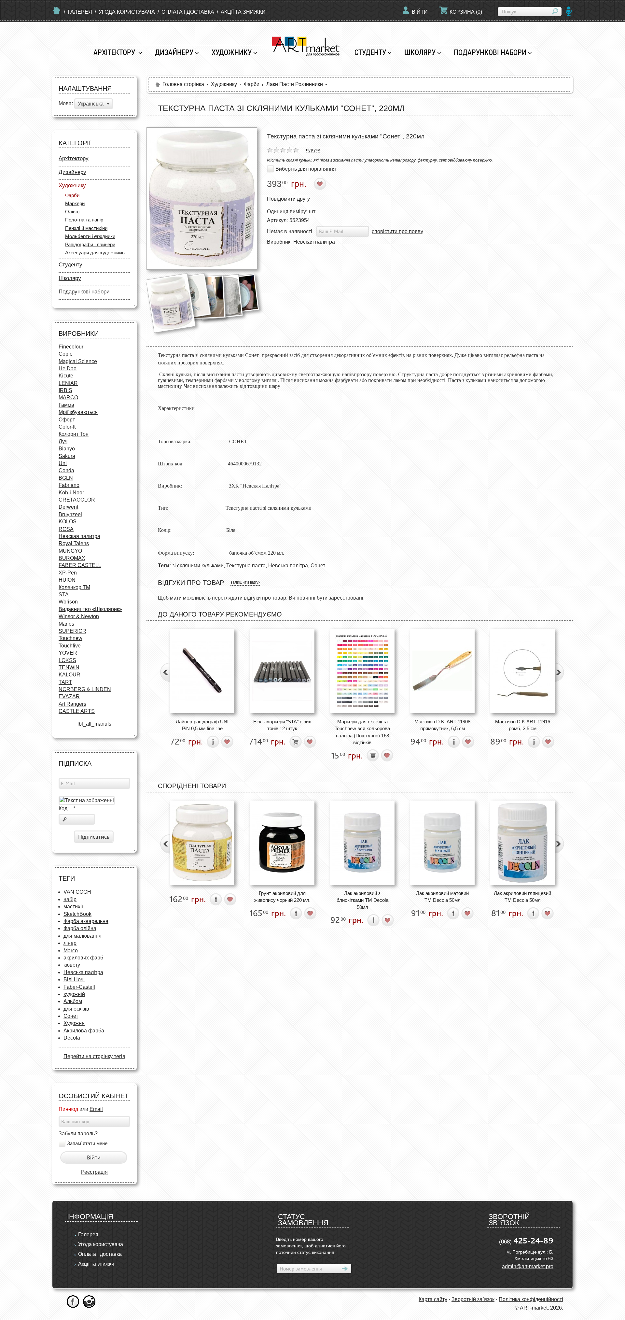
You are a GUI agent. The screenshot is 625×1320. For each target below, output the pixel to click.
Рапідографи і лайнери (90, 244)
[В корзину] (295, 741)
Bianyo (67, 448)
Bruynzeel (70, 514)
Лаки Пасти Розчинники (294, 84)
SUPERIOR (72, 631)
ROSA (66, 529)
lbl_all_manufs (94, 724)
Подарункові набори (490, 52)
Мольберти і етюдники (90, 236)
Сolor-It (67, 427)
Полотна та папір (84, 219)
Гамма (66, 405)
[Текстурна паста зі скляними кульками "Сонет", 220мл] (201, 198)
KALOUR (69, 674)
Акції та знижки (243, 12)
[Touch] (362, 671)
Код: (67, 808)
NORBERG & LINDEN (85, 689)
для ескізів (76, 1009)
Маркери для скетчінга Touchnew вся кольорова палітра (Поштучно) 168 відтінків (362, 732)
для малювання (82, 936)
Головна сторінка (183, 84)
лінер (69, 943)
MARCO (68, 397)
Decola (71, 1038)
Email (96, 1109)
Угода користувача (127, 12)
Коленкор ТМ (74, 587)
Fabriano (69, 485)
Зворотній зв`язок (472, 1299)
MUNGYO (70, 551)
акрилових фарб (83, 957)
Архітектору (115, 52)
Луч (63, 441)
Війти (420, 12)
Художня (74, 1023)
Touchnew (70, 638)
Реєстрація (94, 1172)
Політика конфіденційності (531, 1299)
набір (69, 899)
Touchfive (70, 645)
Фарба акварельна (85, 921)
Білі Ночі (74, 979)
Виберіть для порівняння (305, 169)
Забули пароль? (78, 1133)
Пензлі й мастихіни (86, 228)
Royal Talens (74, 543)
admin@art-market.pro (527, 1266)
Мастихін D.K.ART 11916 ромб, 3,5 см (522, 725)
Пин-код (68, 1109)
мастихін (74, 906)
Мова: (66, 103)
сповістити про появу (397, 231)
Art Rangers (72, 704)
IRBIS (65, 390)
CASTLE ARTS (77, 711)
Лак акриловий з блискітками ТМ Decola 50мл (362, 900)
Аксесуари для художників (95, 252)
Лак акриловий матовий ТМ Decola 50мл (442, 896)
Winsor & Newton (79, 616)
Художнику (232, 52)
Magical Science (78, 361)
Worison (68, 601)
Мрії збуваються (78, 412)
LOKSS (67, 660)
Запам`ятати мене (87, 1143)
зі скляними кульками (198, 565)
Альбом (72, 1001)
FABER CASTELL (80, 565)
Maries (66, 624)
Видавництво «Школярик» (90, 609)
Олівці (72, 211)
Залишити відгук (245, 582)
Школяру (420, 52)
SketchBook (77, 914)
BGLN (66, 478)
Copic (65, 354)
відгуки (313, 149)
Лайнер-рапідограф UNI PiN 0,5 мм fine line (202, 725)
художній (74, 994)
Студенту (370, 52)
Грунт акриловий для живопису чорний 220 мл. (282, 896)
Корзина (466, 12)
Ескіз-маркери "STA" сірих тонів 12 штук (282, 725)
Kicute (66, 375)
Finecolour (71, 346)
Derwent (68, 507)
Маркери (75, 203)
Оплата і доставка (187, 12)
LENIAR (68, 383)
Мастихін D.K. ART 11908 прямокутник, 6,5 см (442, 725)
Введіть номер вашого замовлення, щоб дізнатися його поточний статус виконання (311, 1246)
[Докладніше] (213, 741)
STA (64, 594)
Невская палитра (79, 536)
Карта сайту (433, 1299)
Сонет (70, 1016)
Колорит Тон (74, 434)
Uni (63, 463)
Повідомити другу (288, 199)
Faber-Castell (79, 987)
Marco (70, 950)
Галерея (80, 12)
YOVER (68, 653)
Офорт (67, 419)
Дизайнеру (174, 52)
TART (65, 682)
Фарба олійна (79, 928)
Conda (66, 470)
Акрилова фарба (83, 1030)
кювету (71, 965)
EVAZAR (69, 696)
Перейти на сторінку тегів (94, 1056)
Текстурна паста (246, 565)
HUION (67, 580)
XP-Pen (68, 572)
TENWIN (69, 667)
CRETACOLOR (77, 500)
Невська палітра (83, 972)
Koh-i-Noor (71, 492)
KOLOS (67, 521)
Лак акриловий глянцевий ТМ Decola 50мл (522, 896)
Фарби (72, 195)
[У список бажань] (320, 183)
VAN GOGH (77, 892)
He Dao (67, 368)
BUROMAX (72, 558)
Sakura (67, 456)
